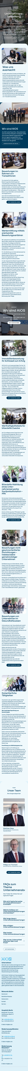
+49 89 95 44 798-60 (9, 1036)
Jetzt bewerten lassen (14, 202)
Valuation (14, 10)
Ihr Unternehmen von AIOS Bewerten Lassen (14, 37)
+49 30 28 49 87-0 (8, 1019)
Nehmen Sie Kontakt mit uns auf (11, 143)
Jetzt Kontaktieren (14, 322)
